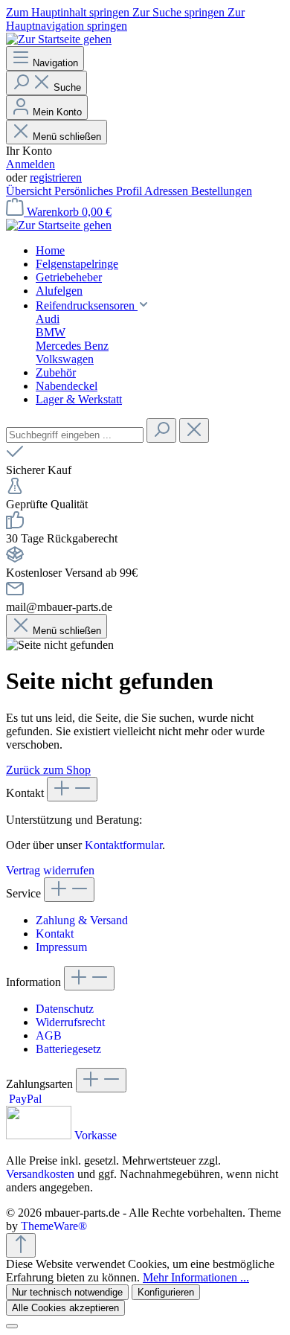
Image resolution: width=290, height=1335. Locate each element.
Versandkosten (40, 1174)
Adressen (167, 191)
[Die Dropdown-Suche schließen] (194, 430)
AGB (49, 1035)
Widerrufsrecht (70, 1022)
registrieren (56, 177)
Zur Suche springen (180, 12)
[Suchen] (161, 430)
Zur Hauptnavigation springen (125, 19)
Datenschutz (65, 1008)
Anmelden (30, 164)
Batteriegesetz (68, 1049)
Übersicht (30, 191)
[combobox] (75, 435)
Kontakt (55, 933)
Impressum (61, 947)
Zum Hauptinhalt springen (69, 12)
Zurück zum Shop (48, 769)
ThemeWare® (54, 1226)
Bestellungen (221, 191)
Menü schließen (65, 136)
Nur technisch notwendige (67, 1292)
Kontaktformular (123, 845)
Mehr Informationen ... (196, 1277)
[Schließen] (12, 1326)
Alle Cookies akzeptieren (65, 1307)
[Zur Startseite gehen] (59, 39)
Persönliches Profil (99, 191)
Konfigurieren (166, 1292)
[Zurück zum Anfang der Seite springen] (21, 1245)
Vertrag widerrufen (50, 870)
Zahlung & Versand (82, 920)
